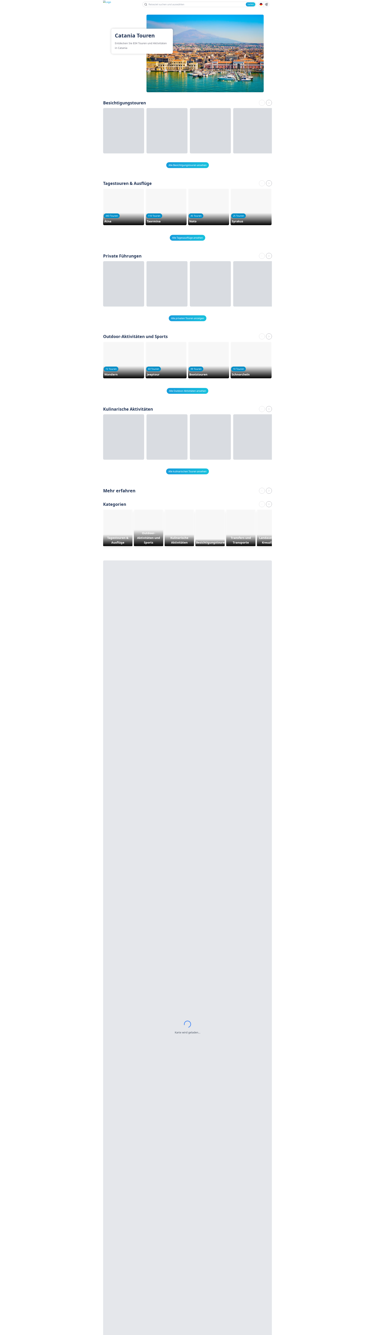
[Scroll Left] (262, 103)
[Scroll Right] (269, 103)
